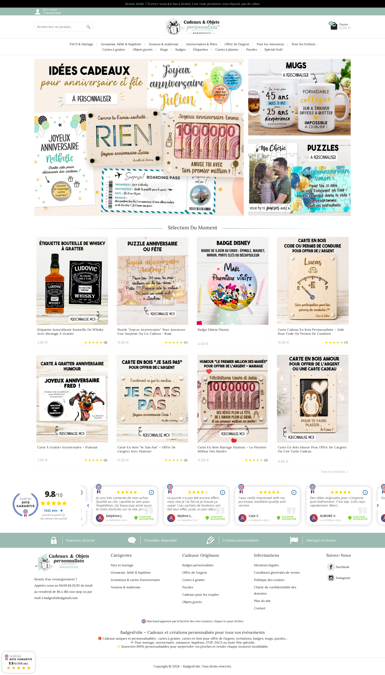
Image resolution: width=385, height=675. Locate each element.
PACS (218, 642)
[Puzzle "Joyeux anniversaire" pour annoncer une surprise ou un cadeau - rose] (152, 281)
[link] (331, 567)
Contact (259, 608)
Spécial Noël (273, 49)
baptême (198, 642)
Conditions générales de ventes (277, 572)
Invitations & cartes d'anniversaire (135, 580)
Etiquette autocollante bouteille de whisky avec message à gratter (70, 332)
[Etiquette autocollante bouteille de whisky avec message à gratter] (72, 281)
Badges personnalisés (197, 565)
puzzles (279, 638)
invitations (243, 638)
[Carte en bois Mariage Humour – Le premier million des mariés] (232, 398)
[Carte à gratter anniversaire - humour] (72, 398)
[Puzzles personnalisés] (299, 177)
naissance (183, 642)
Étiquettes (200, 49)
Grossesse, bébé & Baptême (121, 44)
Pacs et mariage (122, 565)
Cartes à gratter (113, 49)
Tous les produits (333, 472)
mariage (148, 642)
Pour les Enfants (303, 44)
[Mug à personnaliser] (299, 97)
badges (258, 638)
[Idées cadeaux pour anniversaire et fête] (139, 137)
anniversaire (165, 642)
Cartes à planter (227, 49)
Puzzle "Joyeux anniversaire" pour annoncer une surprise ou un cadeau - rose (151, 332)
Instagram (343, 578)
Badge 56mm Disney (213, 330)
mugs (269, 638)
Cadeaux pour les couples (200, 595)
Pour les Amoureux (270, 44)
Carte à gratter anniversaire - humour (67, 447)
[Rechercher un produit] (88, 26)
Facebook (342, 567)
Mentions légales (266, 565)
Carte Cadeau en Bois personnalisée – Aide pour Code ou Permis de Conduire (311, 332)
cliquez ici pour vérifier (228, 621)
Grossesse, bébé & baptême (131, 572)
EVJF (209, 642)
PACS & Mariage (81, 44)
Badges (180, 49)
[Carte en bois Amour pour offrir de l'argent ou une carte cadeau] (313, 398)
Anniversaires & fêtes (201, 44)
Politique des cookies (269, 580)
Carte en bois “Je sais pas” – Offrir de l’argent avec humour (146, 449)
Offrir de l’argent (237, 44)
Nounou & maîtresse (163, 44)
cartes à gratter (169, 638)
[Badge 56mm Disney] (232, 281)
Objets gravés (142, 49)
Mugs (164, 49)
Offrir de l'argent (194, 572)
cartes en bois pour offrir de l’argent (208, 638)
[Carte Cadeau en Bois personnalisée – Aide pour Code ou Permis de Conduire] (313, 281)
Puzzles (251, 49)
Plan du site (262, 601)
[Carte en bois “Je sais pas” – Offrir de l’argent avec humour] (152, 398)
